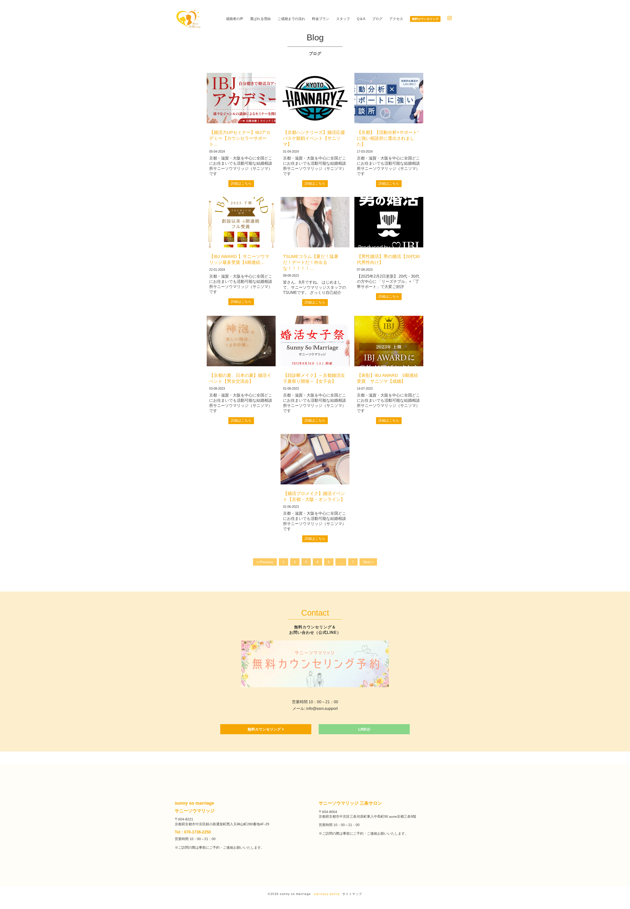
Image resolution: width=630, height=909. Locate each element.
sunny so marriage (296, 894)
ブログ (377, 19)
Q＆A (361, 19)
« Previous (265, 562)
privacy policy (328, 894)
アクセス (396, 19)
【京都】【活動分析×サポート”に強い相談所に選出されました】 (388, 138)
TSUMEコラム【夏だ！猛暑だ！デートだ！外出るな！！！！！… (310, 262)
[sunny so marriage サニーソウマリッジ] (188, 19)
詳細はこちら (241, 183)
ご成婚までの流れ (291, 19)
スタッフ (343, 19)
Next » (368, 562)
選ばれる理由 (260, 19)
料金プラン (320, 19)
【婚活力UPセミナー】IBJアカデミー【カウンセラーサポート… (239, 138)
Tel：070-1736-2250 (193, 832)
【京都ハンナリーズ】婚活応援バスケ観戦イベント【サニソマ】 (314, 138)
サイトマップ (352, 894)
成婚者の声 (234, 19)
